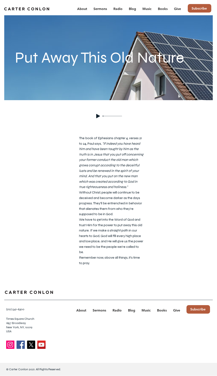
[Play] (98, 116)
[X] (31, 345)
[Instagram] (10, 345)
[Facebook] (21, 345)
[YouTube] (41, 345)
